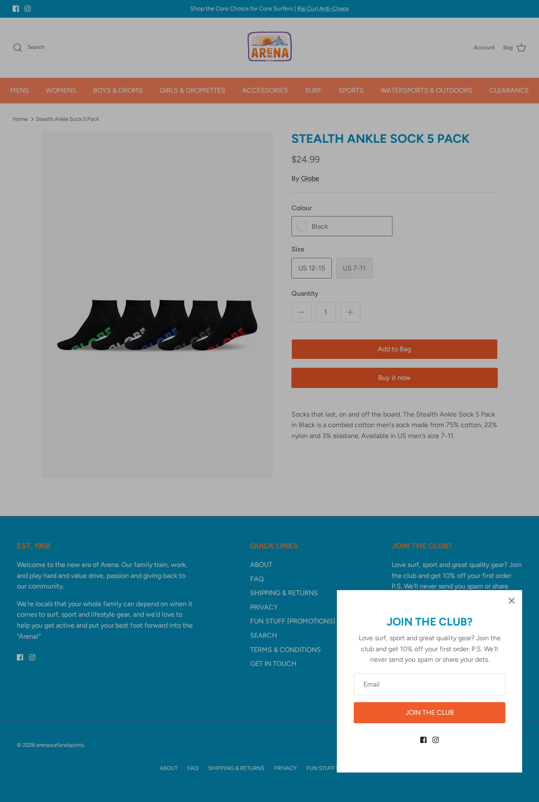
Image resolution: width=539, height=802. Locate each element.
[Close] (511, 600)
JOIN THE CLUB (430, 712)
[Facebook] (423, 740)
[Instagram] (435, 740)
